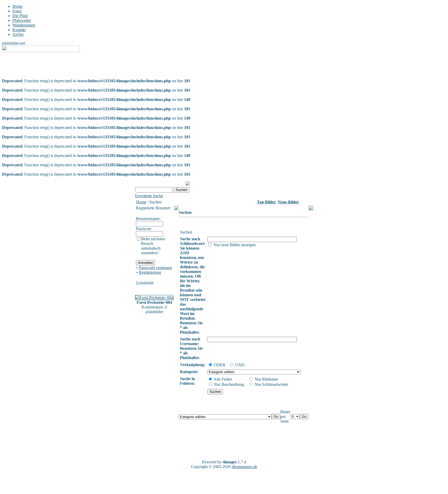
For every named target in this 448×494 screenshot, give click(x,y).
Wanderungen (23, 25)
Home (17, 6)
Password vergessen (155, 267)
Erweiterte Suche (149, 196)
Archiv (18, 34)
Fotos (17, 11)
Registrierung (150, 272)
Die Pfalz (20, 15)
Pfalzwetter (21, 20)
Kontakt (19, 30)
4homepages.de (244, 466)
